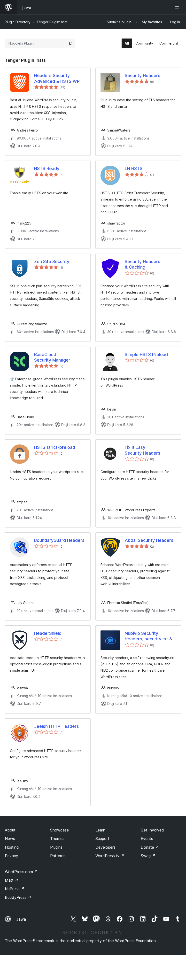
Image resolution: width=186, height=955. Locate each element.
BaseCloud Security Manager (52, 357)
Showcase (59, 830)
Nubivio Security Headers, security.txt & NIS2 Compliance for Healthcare (148, 636)
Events (147, 838)
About (10, 830)
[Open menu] (178, 7)
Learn (100, 830)
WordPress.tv (109, 855)
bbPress (14, 888)
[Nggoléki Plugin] (70, 43)
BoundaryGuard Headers (59, 540)
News (10, 838)
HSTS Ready (46, 168)
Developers (105, 847)
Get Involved (152, 830)
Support (102, 838)
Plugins (56, 847)
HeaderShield (48, 633)
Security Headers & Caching (142, 264)
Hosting (12, 847)
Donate (150, 847)
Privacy (11, 855)
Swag (148, 855)
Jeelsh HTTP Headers (56, 726)
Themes (57, 838)
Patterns (57, 855)
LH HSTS (133, 168)
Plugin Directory (18, 22)
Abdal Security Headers (149, 540)
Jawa (21, 919)
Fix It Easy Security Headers (142, 450)
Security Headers (142, 75)
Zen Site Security (51, 261)
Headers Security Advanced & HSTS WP (57, 78)
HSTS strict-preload (54, 447)
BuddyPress (18, 897)
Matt (11, 880)
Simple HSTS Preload (146, 354)
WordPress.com (21, 871)
